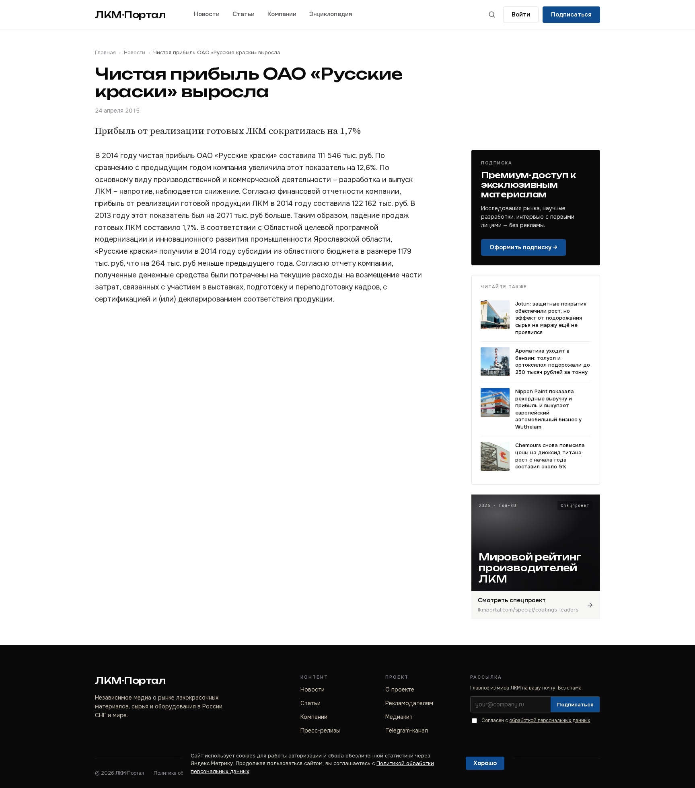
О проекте (399, 689)
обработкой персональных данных (549, 720)
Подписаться (571, 14)
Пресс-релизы (320, 730)
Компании (281, 14)
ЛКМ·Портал (130, 14)
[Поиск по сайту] (492, 14)
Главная (105, 52)
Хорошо (485, 763)
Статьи (243, 14)
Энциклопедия (330, 14)
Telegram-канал (406, 730)
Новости (207, 14)
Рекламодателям (409, 703)
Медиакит (399, 716)
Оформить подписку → (523, 247)
